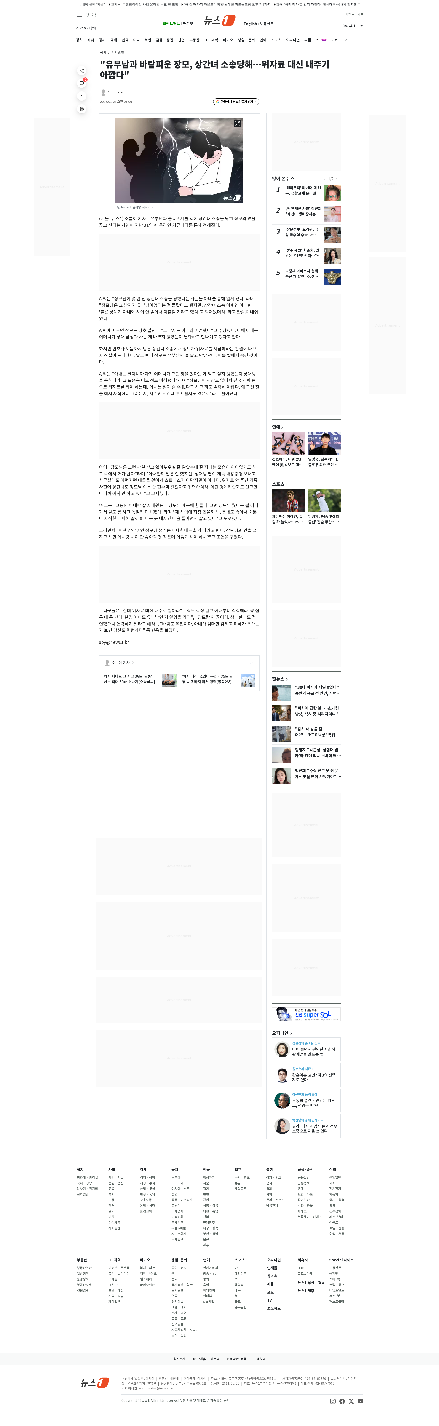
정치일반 (83, 1194)
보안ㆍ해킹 (115, 1290)
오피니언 (280, 1033)
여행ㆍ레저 (179, 1307)
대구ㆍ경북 (210, 1228)
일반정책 (83, 1274)
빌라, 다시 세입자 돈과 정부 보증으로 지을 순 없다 (314, 1129)
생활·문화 (179, 1260)
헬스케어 (146, 1279)
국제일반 (177, 1240)
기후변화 (177, 1217)
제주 (206, 1245)
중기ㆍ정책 (336, 1200)
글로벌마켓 (305, 1274)
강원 (206, 1200)
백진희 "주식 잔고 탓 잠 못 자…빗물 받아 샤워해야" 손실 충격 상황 (318, 776)
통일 (238, 1183)
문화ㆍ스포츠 (275, 1200)
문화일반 (177, 1290)
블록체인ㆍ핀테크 (310, 1217)
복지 (111, 1194)
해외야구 (240, 1274)
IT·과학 (114, 1260)
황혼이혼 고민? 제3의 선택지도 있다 (314, 1077)
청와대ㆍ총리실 (87, 1178)
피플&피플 (178, 1228)
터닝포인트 (336, 1290)
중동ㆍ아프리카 (182, 1200)
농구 (238, 1296)
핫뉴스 (278, 679)
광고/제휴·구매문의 (206, 1359)
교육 (111, 1189)
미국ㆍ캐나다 (180, 1183)
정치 (80, 1169)
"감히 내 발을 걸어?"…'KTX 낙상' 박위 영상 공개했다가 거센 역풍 (317, 735)
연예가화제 (210, 1268)
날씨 (111, 1211)
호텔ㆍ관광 (336, 1228)
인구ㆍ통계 (147, 1194)
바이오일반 (147, 1285)
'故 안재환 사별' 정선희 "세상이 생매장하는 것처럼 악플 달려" (303, 214)
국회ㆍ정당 (84, 1183)
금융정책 (304, 1183)
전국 (206, 1169)
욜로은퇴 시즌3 (302, 1069)
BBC (301, 1268)
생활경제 (335, 1211)
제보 (360, 14)
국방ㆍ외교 (242, 1178)
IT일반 (113, 1285)
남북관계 (272, 1206)
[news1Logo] (95, 1382)
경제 (143, 1169)
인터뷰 (207, 1296)
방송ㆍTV (210, 1274)
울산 (206, 1240)
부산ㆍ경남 (210, 1234)
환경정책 (146, 1211)
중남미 (175, 1206)
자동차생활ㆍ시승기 (184, 1330)
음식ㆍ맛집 (179, 1335)
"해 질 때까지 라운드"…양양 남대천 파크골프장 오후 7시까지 (201, 4)
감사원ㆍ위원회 (87, 1189)
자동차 (333, 1194)
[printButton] (81, 108)
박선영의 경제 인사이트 (307, 1120)
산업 (332, 1169)
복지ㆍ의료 (147, 1268)
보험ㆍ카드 (305, 1194)
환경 (111, 1206)
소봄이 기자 (115, 92)
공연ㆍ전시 (179, 1268)
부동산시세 (84, 1285)
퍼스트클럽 (336, 1302)
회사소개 (179, 1359)
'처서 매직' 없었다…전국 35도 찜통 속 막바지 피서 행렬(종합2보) (207, 679)
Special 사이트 (341, 1260)
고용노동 (146, 1200)
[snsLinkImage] (333, 1401)
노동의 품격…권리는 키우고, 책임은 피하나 (313, 1103)
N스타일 (208, 1302)
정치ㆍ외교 (273, 1178)
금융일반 (304, 1178)
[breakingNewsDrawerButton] (87, 14)
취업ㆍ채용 (336, 1234)
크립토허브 (171, 23)
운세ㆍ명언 (179, 1313)
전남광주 (209, 1223)
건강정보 (177, 1302)
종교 (174, 1279)
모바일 (112, 1279)
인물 (111, 1217)
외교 (238, 1169)
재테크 (302, 1211)
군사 (269, 1183)
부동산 (82, 1260)
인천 (206, 1194)
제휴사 (303, 1260)
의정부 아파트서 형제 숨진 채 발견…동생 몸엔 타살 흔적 (302, 277)
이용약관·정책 (236, 1359)
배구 (238, 1290)
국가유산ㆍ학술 (182, 1285)
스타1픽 (334, 1279)
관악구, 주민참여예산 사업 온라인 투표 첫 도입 (118, 4)
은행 (301, 1189)
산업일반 (335, 1178)
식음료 (333, 1223)
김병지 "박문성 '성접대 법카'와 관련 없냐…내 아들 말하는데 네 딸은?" (318, 756)
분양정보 (83, 1279)
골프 (238, 1302)
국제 (174, 1169)
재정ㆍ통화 (147, 1183)
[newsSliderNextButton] (337, 179)
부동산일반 (84, 1268)
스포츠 (278, 484)
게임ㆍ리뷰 (115, 1296)
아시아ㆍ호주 (180, 1189)
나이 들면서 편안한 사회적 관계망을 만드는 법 (313, 1052)
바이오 (145, 1260)
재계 (332, 1183)
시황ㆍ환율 (305, 1206)
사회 (103, 52)
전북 (206, 1217)
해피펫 (188, 23)
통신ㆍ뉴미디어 (118, 1274)
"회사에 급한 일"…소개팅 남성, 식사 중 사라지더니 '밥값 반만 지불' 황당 (318, 714)
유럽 (174, 1194)
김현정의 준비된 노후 (306, 1043)
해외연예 (209, 1290)
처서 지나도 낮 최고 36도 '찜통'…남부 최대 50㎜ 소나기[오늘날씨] (129, 679)
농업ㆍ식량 (147, 1206)
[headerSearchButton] (94, 14)
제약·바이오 (148, 1274)
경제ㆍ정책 (147, 1178)
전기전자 (335, 1189)
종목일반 (240, 1307)
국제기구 (177, 1223)
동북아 (175, 1178)
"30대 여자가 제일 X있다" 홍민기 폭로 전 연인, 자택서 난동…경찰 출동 (317, 693)
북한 (269, 1169)
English (250, 23)
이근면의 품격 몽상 (304, 1094)
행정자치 (209, 1178)
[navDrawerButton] (79, 15)
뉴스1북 (334, 1296)
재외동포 (240, 1189)
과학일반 (114, 1302)
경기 (206, 1189)
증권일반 (304, 1200)
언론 (174, 1296)
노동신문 (267, 23)
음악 (206, 1285)
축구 (238, 1279)
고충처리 (260, 1359)
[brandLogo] (219, 20)
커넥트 (349, 14)
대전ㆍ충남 (210, 1211)
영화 (206, 1279)
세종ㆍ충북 (210, 1206)
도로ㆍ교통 (179, 1319)
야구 (238, 1268)
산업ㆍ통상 (147, 1189)
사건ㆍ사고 (115, 1178)
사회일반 (114, 1228)
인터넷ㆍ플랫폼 (118, 1268)
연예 (276, 427)
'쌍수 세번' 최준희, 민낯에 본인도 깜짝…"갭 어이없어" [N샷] (302, 256)
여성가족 (114, 1223)
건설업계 (83, 1290)
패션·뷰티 (336, 1217)
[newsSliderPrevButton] (325, 179)
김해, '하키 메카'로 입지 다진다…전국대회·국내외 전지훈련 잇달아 (297, 4)
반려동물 (177, 1324)
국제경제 (177, 1211)
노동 (111, 1200)
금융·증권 (305, 1169)
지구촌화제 (178, 1234)
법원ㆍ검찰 (115, 1183)
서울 (206, 1183)
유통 (332, 1206)
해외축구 (240, 1285)
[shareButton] (81, 70)
